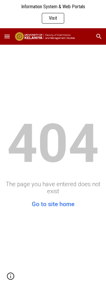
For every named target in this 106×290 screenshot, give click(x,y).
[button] (7, 36)
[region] (53, 14)
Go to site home (53, 204)
